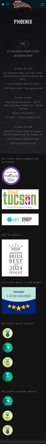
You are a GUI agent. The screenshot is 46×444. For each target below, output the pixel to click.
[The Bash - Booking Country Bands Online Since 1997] (19, 313)
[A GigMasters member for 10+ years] (7, 366)
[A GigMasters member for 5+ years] (7, 420)
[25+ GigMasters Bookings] (7, 381)
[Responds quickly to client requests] (7, 352)
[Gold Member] (7, 337)
